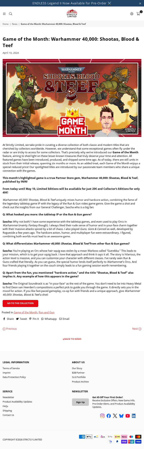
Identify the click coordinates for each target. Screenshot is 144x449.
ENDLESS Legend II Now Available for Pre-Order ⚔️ (72, 3)
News (14, 24)
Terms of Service (11, 368)
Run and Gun (46, 312)
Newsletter (8, 397)
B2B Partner (78, 372)
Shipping (7, 410)
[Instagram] (102, 416)
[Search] (10, 13)
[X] (115, 416)
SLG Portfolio (79, 377)
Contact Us (8, 415)
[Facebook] (109, 416)
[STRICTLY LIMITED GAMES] (72, 13)
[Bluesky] (121, 416)
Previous (11, 328)
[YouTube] (128, 416)
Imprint (7, 372)
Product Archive (80, 381)
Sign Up (80, 402)
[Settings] (132, 13)
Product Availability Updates (17, 401)
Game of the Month (25, 312)
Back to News (72, 339)
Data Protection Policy (14, 377)
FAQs (5, 406)
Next (135, 328)
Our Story (77, 368)
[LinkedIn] (134, 416)
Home (6, 24)
